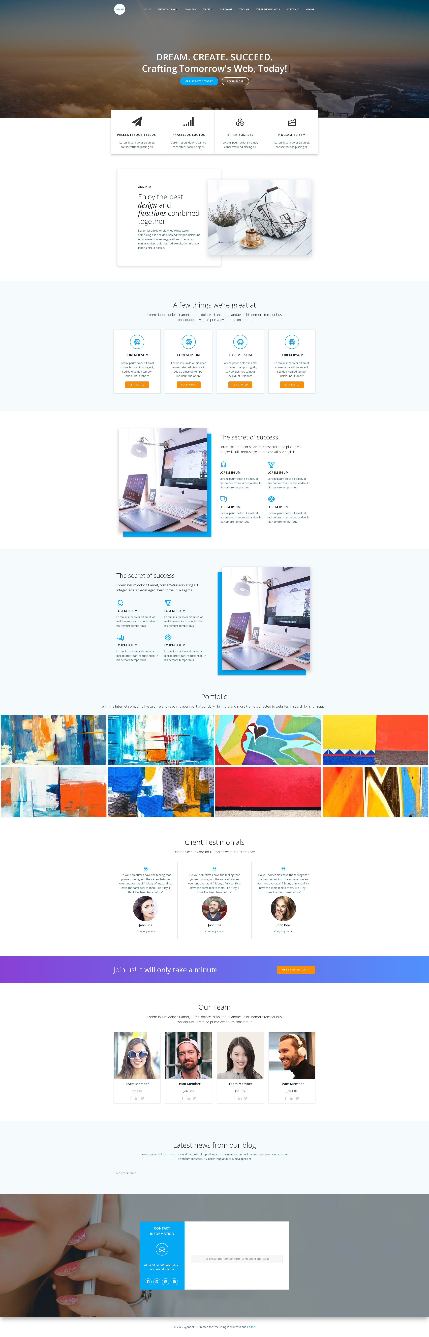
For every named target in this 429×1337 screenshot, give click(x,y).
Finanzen (190, 9)
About (310, 9)
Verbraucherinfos (268, 9)
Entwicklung (166, 9)
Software (226, 9)
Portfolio (292, 9)
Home (147, 9)
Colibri (251, 1327)
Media (206, 9)
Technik (244, 9)
